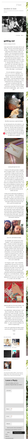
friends (13, 374)
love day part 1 (15, 358)
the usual (14, 347)
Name (9, 409)
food (10, 374)
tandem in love (10, 8)
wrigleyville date (7, 347)
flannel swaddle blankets (16, 275)
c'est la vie (18, 372)
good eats (17, 374)
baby (8, 374)
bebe (15, 372)
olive (21, 374)
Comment (8, 390)
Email (9, 416)
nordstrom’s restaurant (10, 73)
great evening (7, 370)
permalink (18, 375)
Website (8, 423)
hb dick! (5, 358)
